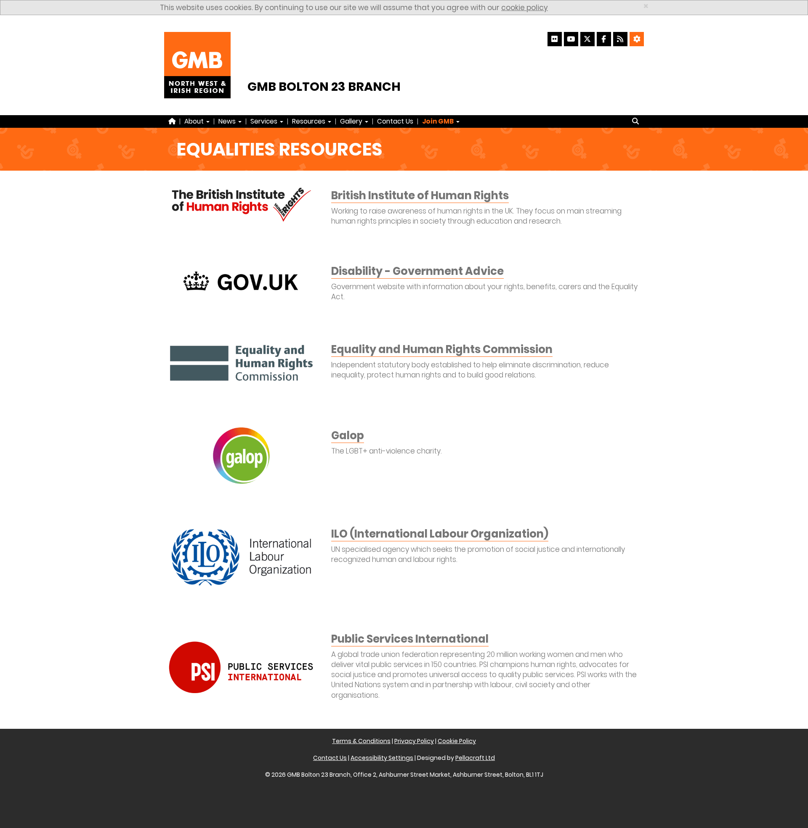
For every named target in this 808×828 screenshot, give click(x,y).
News (227, 121)
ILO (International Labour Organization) (439, 533)
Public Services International (410, 638)
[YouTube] (571, 39)
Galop (347, 435)
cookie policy (524, 8)
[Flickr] (555, 39)
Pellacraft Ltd (475, 758)
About (194, 121)
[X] (587, 39)
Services (264, 121)
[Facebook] (604, 39)
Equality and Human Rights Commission (442, 349)
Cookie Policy (457, 741)
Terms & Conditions (361, 741)
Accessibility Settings (382, 758)
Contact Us (395, 121)
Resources (309, 121)
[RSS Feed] (620, 39)
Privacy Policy (414, 741)
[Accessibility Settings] (637, 39)
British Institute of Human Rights (420, 195)
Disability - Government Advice (417, 271)
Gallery (352, 121)
